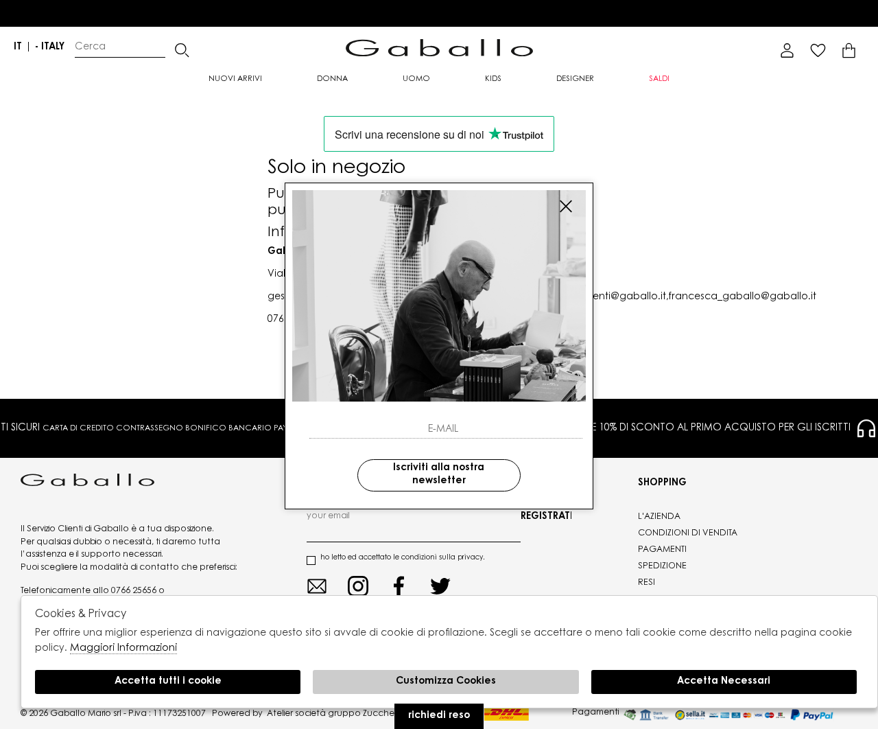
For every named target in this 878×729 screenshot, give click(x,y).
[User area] (787, 50)
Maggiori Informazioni (123, 648)
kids (493, 79)
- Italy (49, 47)
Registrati (546, 517)
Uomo (416, 79)
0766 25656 (133, 591)
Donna (332, 79)
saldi (659, 79)
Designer (575, 79)
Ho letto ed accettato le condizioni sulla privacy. (402, 558)
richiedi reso (439, 716)
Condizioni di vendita (687, 533)
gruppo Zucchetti (365, 714)
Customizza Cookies (446, 681)
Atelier (280, 714)
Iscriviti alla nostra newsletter (438, 474)
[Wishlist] (818, 50)
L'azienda (659, 517)
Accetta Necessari (723, 681)
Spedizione (662, 566)
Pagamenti (662, 550)
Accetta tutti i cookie (168, 681)
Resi (646, 583)
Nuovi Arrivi (235, 79)
